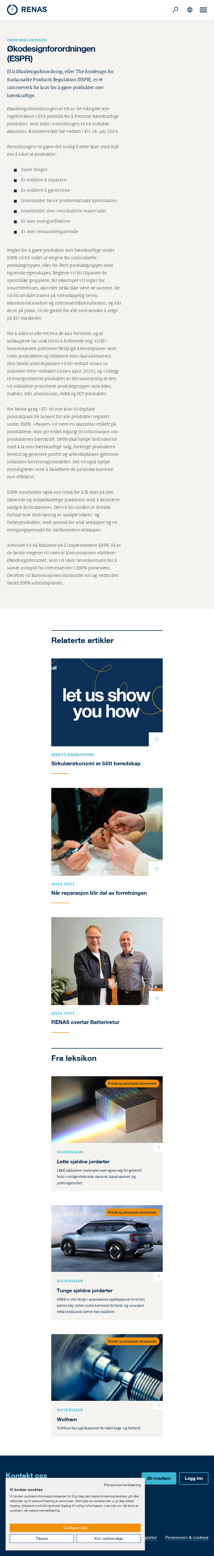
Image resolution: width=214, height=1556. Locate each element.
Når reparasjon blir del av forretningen (99, 893)
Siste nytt (63, 884)
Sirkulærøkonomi (72, 754)
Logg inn (194, 1478)
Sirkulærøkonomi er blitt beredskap (96, 763)
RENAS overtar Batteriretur (85, 1022)
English (189, 9)
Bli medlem (159, 1478)
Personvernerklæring (122, 1485)
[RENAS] (89, 9)
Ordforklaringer (27, 40)
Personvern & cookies (186, 1537)
